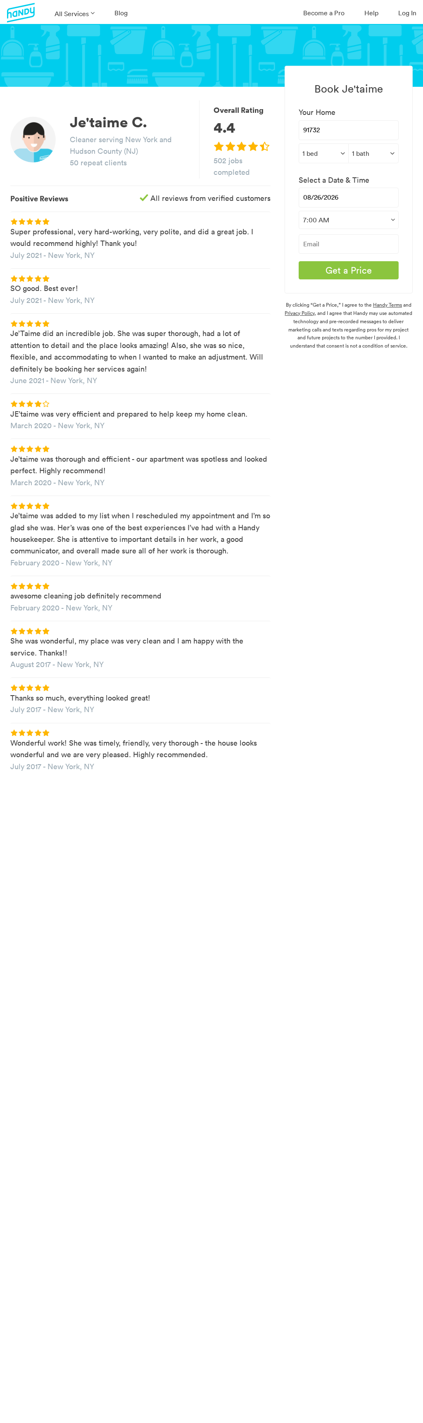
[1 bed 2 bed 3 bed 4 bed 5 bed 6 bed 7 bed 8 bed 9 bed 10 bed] (323, 153)
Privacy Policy (299, 313)
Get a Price (349, 270)
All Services (72, 14)
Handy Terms (387, 304)
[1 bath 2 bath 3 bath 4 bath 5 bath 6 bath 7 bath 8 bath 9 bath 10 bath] (373, 153)
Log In (407, 13)
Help (371, 13)
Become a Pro (324, 13)
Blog (121, 13)
